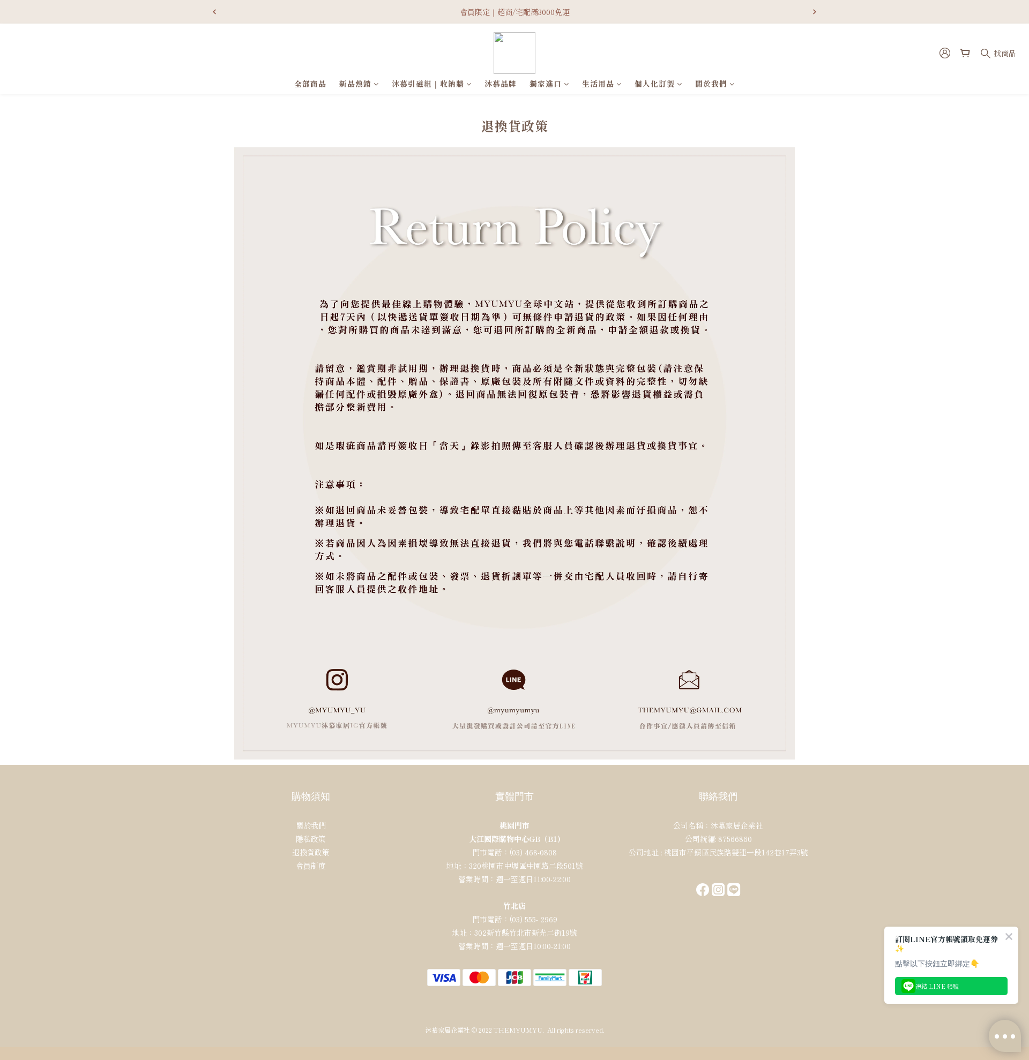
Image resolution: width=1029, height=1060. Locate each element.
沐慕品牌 (500, 83)
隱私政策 (311, 838)
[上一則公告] (214, 12)
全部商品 (310, 83)
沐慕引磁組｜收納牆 (428, 83)
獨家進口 (546, 83)
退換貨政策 (311, 852)
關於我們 (711, 83)
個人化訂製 (655, 83)
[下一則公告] (814, 12)
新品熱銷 (355, 83)
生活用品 (598, 83)
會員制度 (311, 865)
